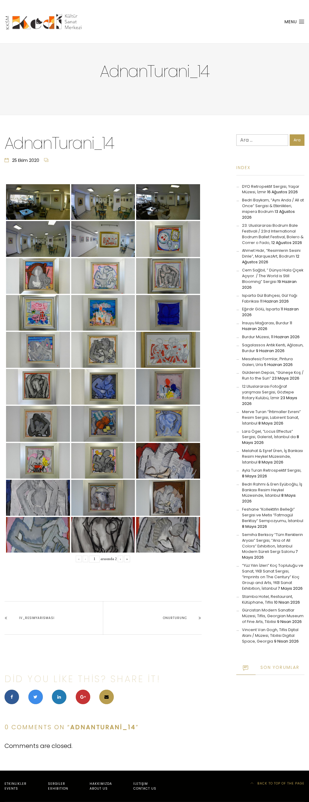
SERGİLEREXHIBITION (58, 786)
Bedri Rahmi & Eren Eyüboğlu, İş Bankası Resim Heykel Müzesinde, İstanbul (272, 490)
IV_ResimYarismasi (36, 618)
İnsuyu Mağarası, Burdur (265, 323)
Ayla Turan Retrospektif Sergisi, (271, 470)
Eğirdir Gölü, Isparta (261, 309)
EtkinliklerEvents (16, 786)
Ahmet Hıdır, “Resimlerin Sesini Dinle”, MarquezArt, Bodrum (271, 253)
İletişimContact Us (144, 786)
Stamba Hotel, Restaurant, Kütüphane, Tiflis (267, 599)
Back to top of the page (280, 783)
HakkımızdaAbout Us (101, 786)
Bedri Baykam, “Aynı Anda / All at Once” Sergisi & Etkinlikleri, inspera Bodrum (273, 205)
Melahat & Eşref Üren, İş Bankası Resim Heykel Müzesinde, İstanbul (272, 456)
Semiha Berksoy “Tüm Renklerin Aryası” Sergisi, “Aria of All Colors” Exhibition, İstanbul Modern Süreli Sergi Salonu (272, 543)
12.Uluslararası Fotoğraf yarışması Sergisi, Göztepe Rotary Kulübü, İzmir (268, 392)
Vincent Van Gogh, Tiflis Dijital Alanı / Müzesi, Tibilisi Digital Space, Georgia (270, 635)
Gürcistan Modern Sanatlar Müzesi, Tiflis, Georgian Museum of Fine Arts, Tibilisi (273, 616)
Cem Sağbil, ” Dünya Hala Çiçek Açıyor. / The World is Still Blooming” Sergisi (272, 276)
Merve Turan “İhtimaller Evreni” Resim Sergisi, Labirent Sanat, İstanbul (271, 417)
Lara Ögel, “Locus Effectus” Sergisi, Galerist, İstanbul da (269, 434)
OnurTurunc (175, 618)
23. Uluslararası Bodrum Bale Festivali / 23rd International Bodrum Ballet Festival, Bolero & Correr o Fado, (273, 234)
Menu (291, 22)
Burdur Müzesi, (256, 336)
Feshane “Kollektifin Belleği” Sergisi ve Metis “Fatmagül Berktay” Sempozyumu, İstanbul (272, 515)
